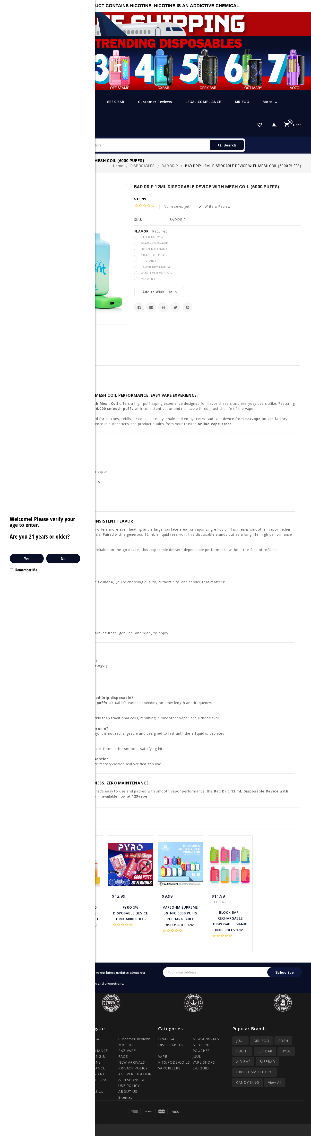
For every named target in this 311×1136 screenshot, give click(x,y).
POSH (283, 1040)
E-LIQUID (201, 1068)
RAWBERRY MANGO (156, 267)
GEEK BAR (115, 101)
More (267, 101)
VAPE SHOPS (204, 1062)
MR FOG (242, 101)
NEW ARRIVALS (131, 1062)
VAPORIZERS (169, 1068)
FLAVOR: (151, 231)
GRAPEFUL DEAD (154, 255)
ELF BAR (265, 1051)
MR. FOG (261, 1040)
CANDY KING (247, 1082)
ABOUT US (127, 1091)
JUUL (197, 1056)
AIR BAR (243, 1061)
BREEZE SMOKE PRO (254, 1072)
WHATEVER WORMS (156, 273)
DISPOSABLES (170, 1044)
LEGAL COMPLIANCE (203, 101)
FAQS (123, 1056)
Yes (26, 558)
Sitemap (125, 1097)
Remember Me (26, 570)
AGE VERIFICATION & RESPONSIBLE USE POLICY (135, 1080)
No (63, 558)
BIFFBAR (267, 1061)
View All (274, 1082)
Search (227, 145)
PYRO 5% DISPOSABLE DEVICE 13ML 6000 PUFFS (130, 913)
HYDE (286, 1051)
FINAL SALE (168, 1039)
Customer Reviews (155, 101)
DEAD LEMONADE (154, 243)
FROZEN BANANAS (155, 249)
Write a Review (214, 206)
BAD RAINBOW (152, 237)
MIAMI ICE (148, 279)
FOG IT (242, 1051)
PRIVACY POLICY (132, 1068)
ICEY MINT (148, 261)
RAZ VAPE (127, 1050)
